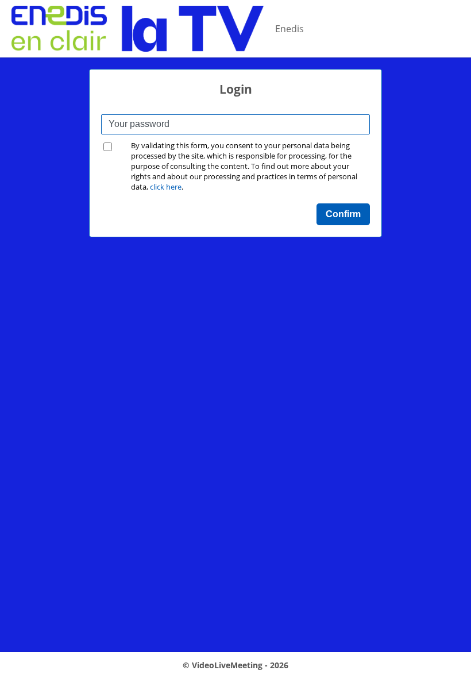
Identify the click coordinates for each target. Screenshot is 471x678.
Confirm (343, 214)
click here (166, 187)
